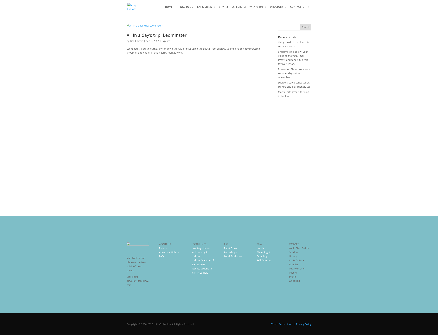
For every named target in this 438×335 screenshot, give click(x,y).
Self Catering (264, 260)
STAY (221, 7)
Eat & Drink (230, 248)
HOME (168, 7)
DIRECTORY (276, 7)
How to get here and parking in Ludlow (201, 252)
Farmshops (230, 252)
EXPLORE (237, 7)
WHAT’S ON (256, 7)
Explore (166, 41)
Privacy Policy (303, 324)
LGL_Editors (136, 41)
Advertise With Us (169, 252)
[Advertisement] (294, 154)
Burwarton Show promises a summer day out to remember (294, 73)
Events (163, 248)
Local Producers (233, 256)
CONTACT (295, 7)
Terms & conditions (282, 324)
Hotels (260, 248)
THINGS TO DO (184, 7)
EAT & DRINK (204, 7)
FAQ (161, 256)
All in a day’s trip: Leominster (157, 35)
